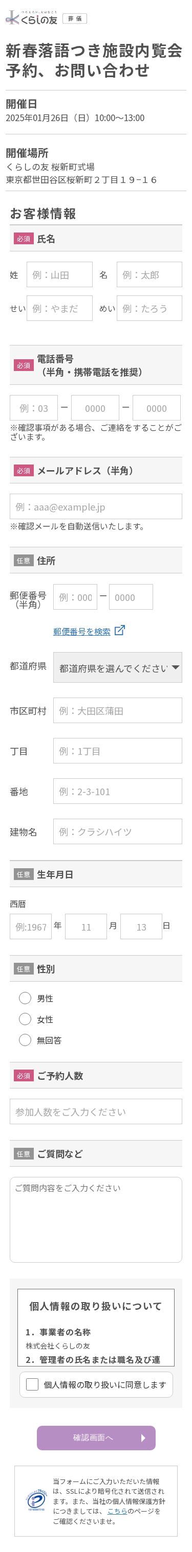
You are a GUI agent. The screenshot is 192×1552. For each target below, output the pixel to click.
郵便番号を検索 (82, 631)
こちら (117, 1511)
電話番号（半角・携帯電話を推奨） (92, 365)
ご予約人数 (60, 1075)
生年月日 (55, 874)
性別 (46, 968)
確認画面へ (93, 1437)
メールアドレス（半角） (87, 470)
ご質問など (60, 1153)
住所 (46, 560)
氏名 (46, 238)
